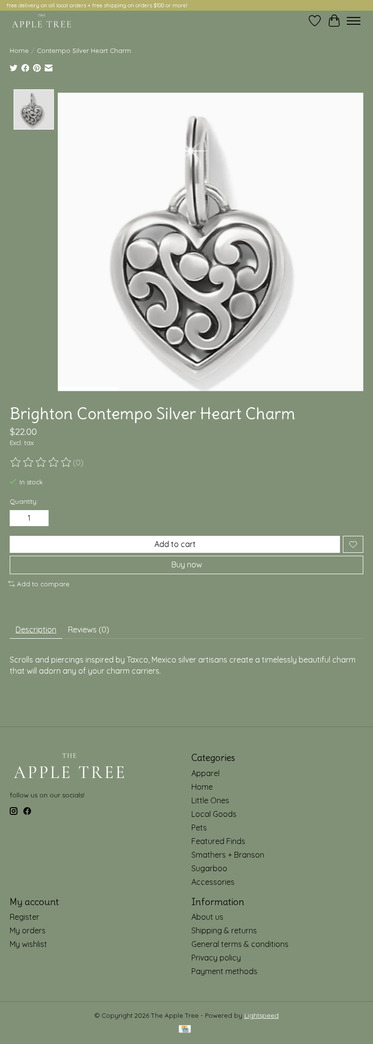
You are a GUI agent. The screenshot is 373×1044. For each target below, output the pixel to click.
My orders (28, 930)
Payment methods (224, 971)
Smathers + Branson (227, 855)
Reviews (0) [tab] (88, 629)
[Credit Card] (185, 1029)
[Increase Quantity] (39, 518)
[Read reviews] (41, 462)
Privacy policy (216, 957)
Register (24, 917)
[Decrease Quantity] (19, 518)
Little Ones (210, 800)
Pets (199, 827)
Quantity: (24, 501)
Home (19, 50)
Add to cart (175, 544)
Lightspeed (261, 1015)
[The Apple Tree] (41, 21)
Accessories (213, 882)
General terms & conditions (239, 944)
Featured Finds (218, 841)
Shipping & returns (224, 930)
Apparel (205, 773)
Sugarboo (209, 868)
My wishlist (28, 944)
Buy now (186, 564)
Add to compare (43, 584)
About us (207, 917)
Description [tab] (36, 629)
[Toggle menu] (353, 21)
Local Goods (214, 814)
